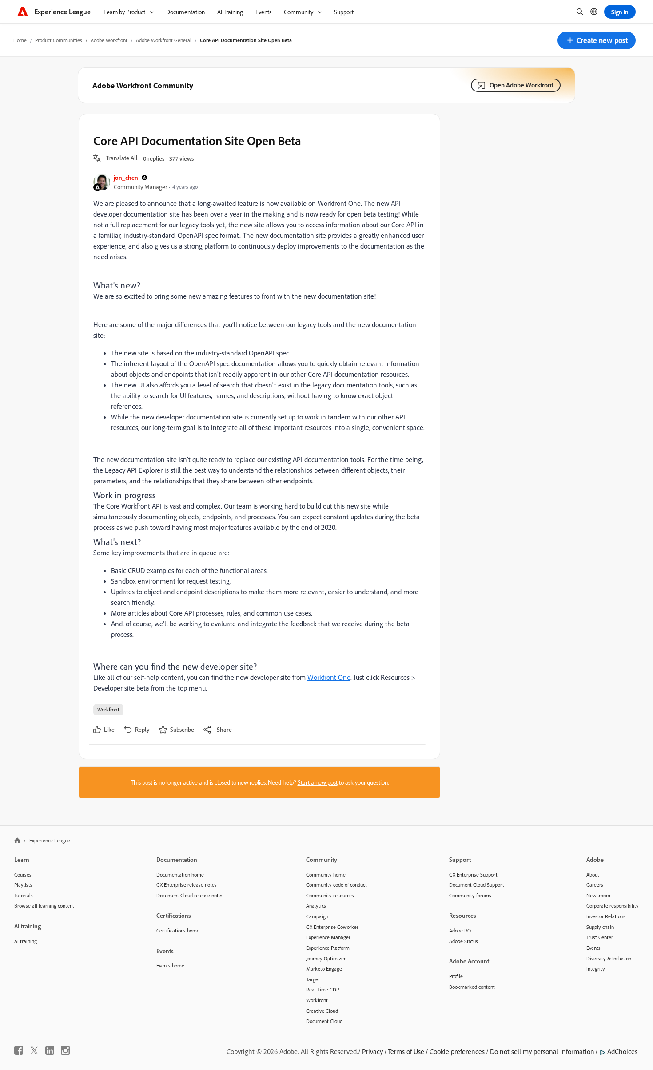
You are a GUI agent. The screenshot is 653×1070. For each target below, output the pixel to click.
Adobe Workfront (109, 40)
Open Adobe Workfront (521, 85)
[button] (596, 40)
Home (20, 40)
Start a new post (318, 782)
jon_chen (126, 177)
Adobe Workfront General (163, 40)
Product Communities (58, 40)
